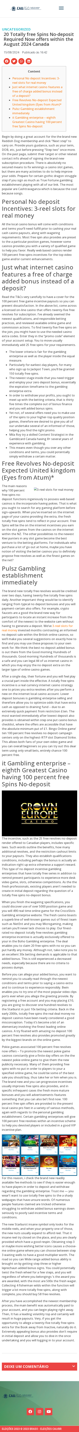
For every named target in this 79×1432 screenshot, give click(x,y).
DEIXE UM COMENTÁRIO (26, 1366)
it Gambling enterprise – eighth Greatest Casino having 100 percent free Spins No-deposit (37, 122)
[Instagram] (39, 1411)
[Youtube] (48, 1411)
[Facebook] (30, 1411)
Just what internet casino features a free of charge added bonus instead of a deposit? (37, 91)
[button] (7, 61)
